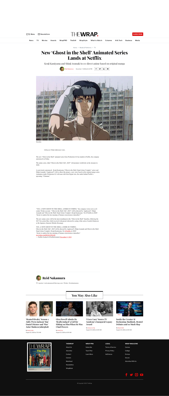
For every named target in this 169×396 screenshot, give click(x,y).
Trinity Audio (54, 150)
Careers (68, 358)
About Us (69, 347)
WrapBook (69, 368)
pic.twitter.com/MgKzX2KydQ (45, 235)
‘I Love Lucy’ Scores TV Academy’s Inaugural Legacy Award (99, 322)
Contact (68, 354)
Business (128, 40)
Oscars (127, 358)
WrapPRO (63, 40)
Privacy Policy (109, 351)
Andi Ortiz (60, 330)
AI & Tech (118, 40)
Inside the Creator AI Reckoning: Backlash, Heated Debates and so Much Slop (129, 322)
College (127, 351)
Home (75, 47)
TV (37, 40)
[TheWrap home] (84, 34)
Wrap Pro (90, 343)
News (31, 40)
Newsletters (45, 34)
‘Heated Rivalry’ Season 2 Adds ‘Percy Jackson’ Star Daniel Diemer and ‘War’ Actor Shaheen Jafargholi (37, 323)
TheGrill (73, 40)
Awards (53, 40)
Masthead (69, 361)
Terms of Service (110, 347)
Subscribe (137, 34)
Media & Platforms (85, 47)
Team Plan (89, 351)
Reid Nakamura (69, 69)
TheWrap (70, 343)
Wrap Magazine (131, 343)
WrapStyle (83, 40)
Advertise (69, 351)
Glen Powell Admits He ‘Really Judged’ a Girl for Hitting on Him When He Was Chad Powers (69, 323)
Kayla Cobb (30, 330)
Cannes (127, 347)
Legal (107, 343)
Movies (44, 40)
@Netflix (68, 231)
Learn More (89, 354)
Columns (108, 40)
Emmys (127, 354)
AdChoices (108, 354)
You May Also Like (84, 295)
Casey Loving (91, 328)
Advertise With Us (130, 361)
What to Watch (96, 40)
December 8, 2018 (65, 237)
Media (137, 40)
